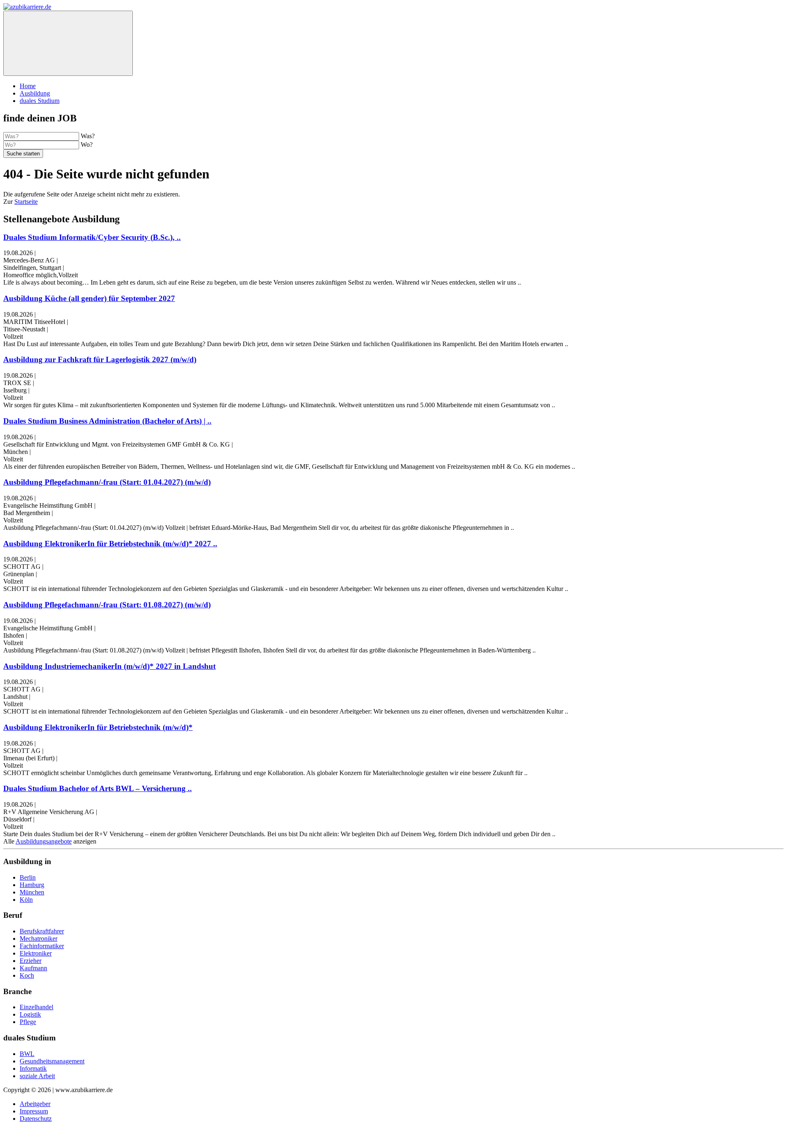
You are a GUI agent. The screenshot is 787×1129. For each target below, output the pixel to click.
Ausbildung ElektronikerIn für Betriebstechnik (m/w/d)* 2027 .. (110, 543)
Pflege (28, 1021)
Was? (88, 135)
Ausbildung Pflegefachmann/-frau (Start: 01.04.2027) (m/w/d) (107, 482)
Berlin (28, 877)
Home (28, 85)
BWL (27, 1053)
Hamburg (32, 884)
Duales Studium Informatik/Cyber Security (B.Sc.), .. (92, 237)
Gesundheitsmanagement (52, 1061)
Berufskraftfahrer (42, 931)
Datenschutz (36, 1118)
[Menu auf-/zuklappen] (68, 43)
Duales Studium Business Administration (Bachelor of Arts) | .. (107, 421)
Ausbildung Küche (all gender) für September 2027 (89, 298)
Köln (26, 899)
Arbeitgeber (35, 1103)
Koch (27, 975)
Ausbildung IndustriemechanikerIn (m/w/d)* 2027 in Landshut (109, 666)
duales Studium (39, 100)
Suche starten (23, 154)
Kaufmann (33, 968)
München (32, 892)
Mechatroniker (38, 938)
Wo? (87, 144)
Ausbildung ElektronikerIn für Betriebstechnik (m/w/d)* (98, 727)
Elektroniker (36, 953)
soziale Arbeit (37, 1075)
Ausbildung (35, 93)
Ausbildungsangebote (44, 841)
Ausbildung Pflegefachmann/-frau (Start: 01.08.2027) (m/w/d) (107, 604)
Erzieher (30, 960)
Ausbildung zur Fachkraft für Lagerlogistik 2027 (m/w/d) (99, 359)
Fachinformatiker (42, 945)
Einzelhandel (36, 1007)
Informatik (33, 1068)
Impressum (34, 1111)
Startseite (26, 201)
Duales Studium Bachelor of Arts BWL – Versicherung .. (97, 788)
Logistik (30, 1014)
